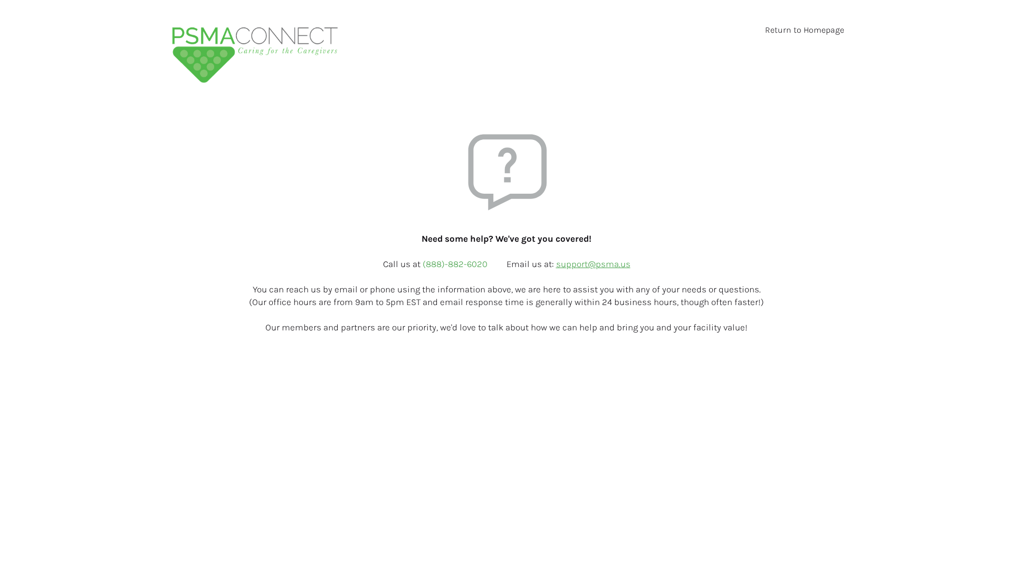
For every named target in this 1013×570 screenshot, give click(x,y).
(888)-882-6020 (456, 264)
